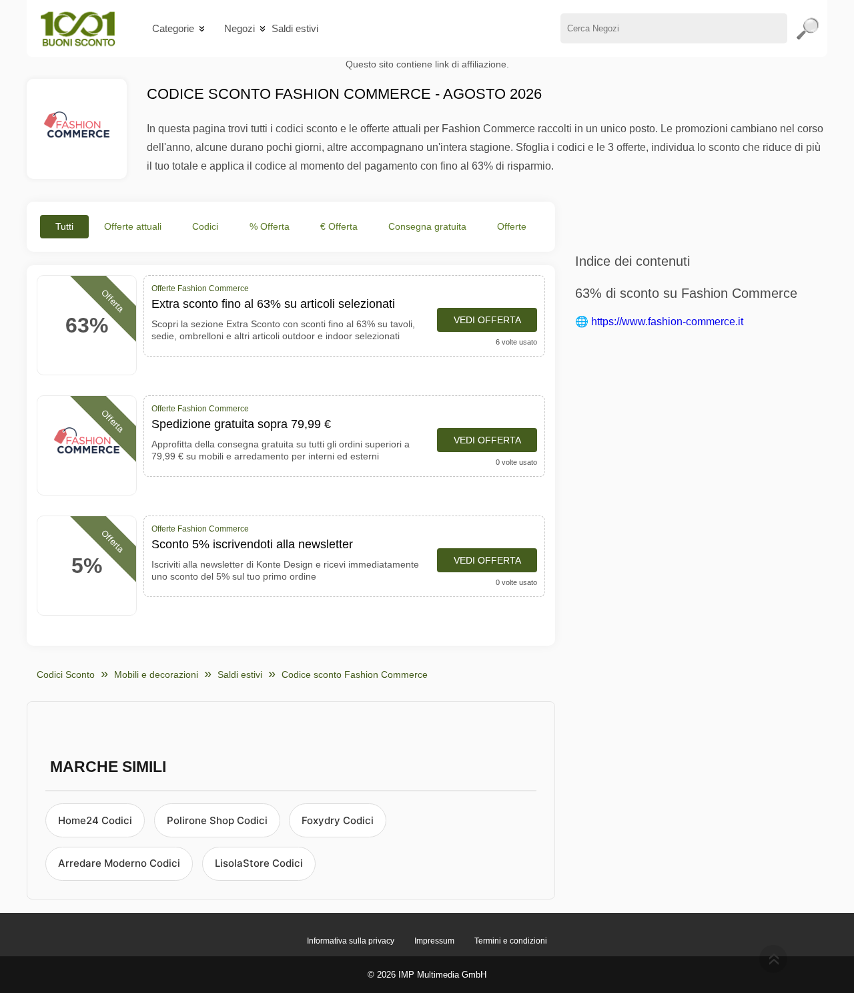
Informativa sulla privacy (350, 941)
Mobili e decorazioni (156, 674)
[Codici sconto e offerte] (78, 28)
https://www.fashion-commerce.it (667, 321)
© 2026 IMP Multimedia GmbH (427, 975)
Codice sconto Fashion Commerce (355, 674)
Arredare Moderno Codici (119, 863)
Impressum (434, 941)
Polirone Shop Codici (217, 820)
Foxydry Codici (338, 820)
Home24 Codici (95, 820)
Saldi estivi (295, 28)
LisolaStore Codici (259, 863)
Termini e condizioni (510, 941)
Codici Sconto (66, 674)
